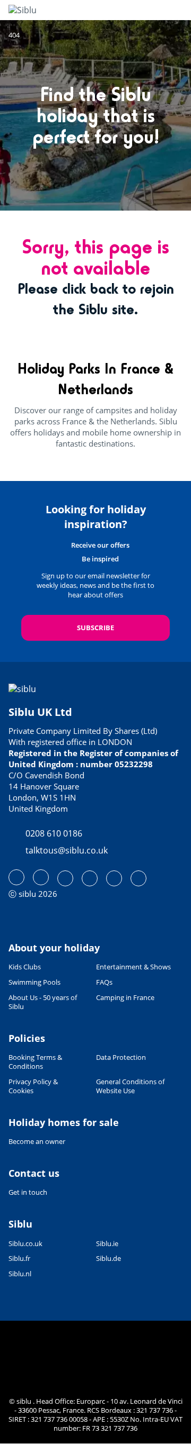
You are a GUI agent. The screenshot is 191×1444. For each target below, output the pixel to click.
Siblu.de (108, 1258)
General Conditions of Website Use (130, 1086)
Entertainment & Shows (133, 966)
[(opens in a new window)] (16, 877)
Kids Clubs (24, 966)
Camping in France (125, 997)
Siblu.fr (19, 1258)
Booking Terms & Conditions (35, 1062)
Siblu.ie (107, 1243)
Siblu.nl (19, 1273)
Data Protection (121, 1057)
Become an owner (36, 1141)
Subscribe (95, 627)
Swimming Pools (34, 982)
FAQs (104, 982)
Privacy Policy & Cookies (33, 1086)
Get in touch (27, 1192)
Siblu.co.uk (25, 1243)
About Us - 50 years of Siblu (42, 1002)
